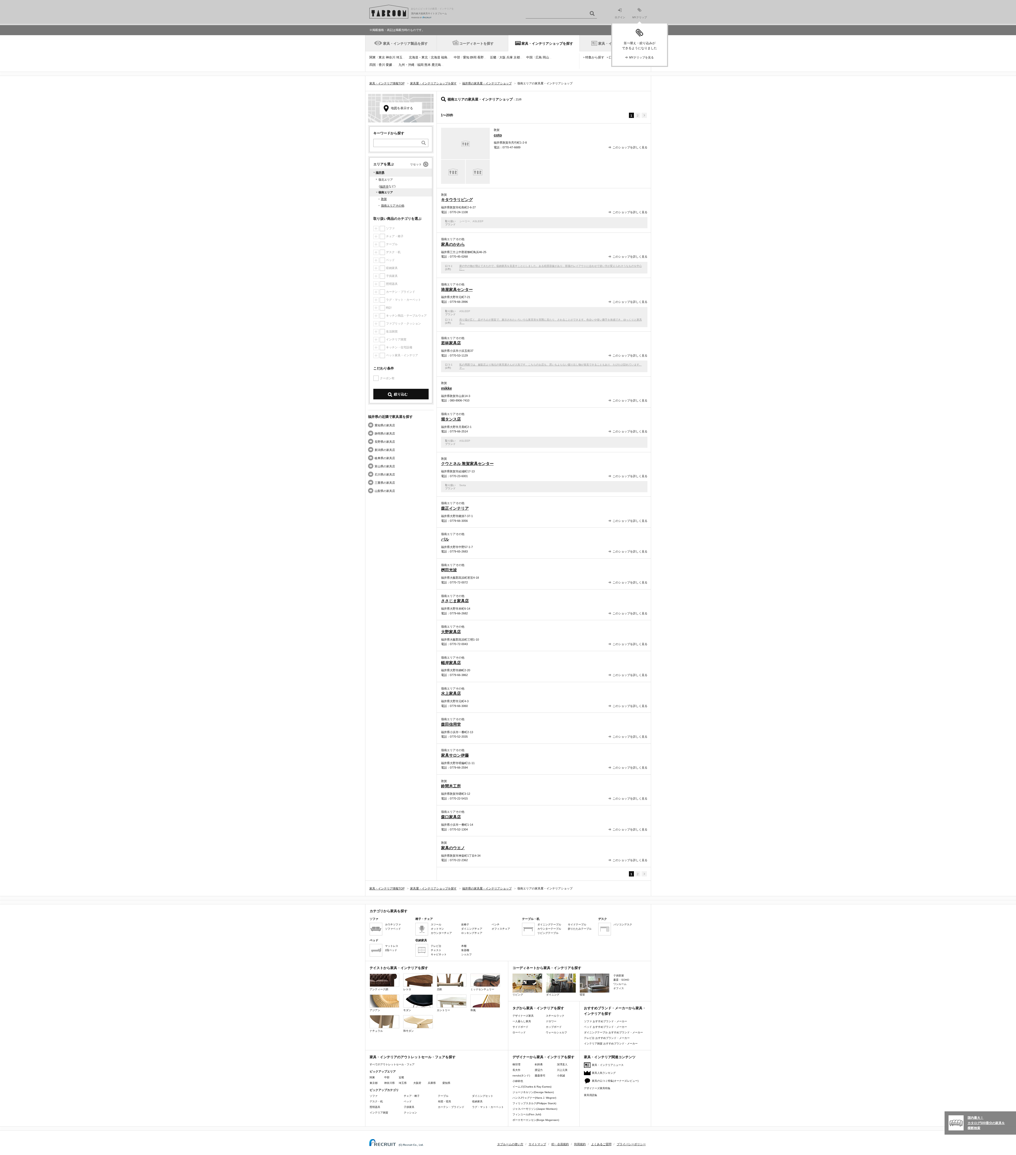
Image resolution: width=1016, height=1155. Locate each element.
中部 (457, 57)
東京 (382, 57)
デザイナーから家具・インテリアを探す (543, 1057)
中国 (529, 57)
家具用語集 (590, 1095)
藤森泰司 (540, 1075)
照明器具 (375, 1107)
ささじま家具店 (455, 601)
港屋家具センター (457, 289)
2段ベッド (391, 950)
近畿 (493, 57)
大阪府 (417, 1082)
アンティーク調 (379, 989)
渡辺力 (539, 1070)
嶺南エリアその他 (392, 205)
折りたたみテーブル (580, 928)
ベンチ (496, 924)
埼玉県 (403, 1082)
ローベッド (519, 1032)
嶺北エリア (385, 179)
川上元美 (562, 1070)
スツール (436, 924)
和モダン (408, 1030)
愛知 (466, 57)
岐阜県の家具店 (385, 458)
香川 (382, 65)
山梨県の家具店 (385, 490)
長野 (480, 57)
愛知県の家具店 (385, 425)
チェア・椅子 (412, 1095)
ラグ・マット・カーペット (488, 1107)
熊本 (427, 65)
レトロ (407, 989)
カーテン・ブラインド (451, 1107)
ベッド (408, 1101)
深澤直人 (562, 1064)
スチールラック (555, 1015)
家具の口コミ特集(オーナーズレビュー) (615, 1080)
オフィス (618, 988)
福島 (444, 57)
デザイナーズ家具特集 (597, 1088)
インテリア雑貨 (379, 1112)
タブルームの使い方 (510, 1144)
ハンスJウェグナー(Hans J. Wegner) (534, 1097)
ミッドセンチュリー (482, 989)
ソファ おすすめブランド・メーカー (605, 1021)
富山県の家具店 (385, 466)
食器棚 (465, 950)
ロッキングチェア (471, 933)
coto (498, 135)
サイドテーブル (577, 924)
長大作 (516, 1070)
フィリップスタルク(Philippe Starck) (534, 1103)
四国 (372, 65)
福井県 (380, 172)
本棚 (463, 945)
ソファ (374, 1095)
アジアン (375, 1010)
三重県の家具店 (385, 482)
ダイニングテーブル (549, 924)
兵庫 (509, 57)
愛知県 (446, 1082)
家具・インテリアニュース (608, 1064)
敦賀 (384, 198)
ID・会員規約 (560, 1144)
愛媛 (389, 65)
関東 (372, 57)
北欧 (439, 989)
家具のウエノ (453, 848)
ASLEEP (478, 221)
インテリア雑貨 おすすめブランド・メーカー (611, 1043)
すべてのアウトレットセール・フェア (392, 1064)
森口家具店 (451, 817)
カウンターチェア (441, 933)
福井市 (384, 186)
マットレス (391, 945)
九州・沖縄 (406, 65)
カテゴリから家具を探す (388, 911)
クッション (410, 1112)
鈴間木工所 (451, 786)
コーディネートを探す (476, 43)
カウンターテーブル (549, 928)
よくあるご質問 (601, 1144)
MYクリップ (639, 17)
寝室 (582, 994)
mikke (446, 388)
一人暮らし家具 (521, 1021)
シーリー (464, 221)
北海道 (435, 57)
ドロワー (551, 1021)
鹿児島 (436, 65)
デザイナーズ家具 (523, 1015)
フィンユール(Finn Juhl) (526, 1114)
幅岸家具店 (451, 662)
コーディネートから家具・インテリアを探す (546, 968)
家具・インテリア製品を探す (405, 43)
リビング (517, 994)
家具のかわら (453, 244)
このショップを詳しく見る (630, 147)
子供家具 (409, 1107)
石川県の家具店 (385, 474)
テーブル (443, 1095)
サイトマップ (537, 1144)
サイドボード (520, 1026)
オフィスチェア (501, 928)
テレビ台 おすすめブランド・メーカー (607, 1038)
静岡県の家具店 (385, 433)
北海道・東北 (418, 57)
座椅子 (465, 924)
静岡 (473, 57)
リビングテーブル (548, 933)
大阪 (502, 57)
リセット (416, 164)
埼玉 (399, 57)
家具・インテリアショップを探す (547, 43)
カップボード (554, 1026)
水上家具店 (451, 693)
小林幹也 (517, 1081)
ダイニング (552, 994)
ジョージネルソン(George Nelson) (533, 1092)
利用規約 (580, 1144)
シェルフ (466, 954)
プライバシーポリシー (631, 1144)
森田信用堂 (451, 724)
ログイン (620, 17)
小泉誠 (561, 1075)
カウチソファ (393, 924)
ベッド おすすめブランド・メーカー (605, 1026)
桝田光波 (449, 570)
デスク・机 (376, 1101)
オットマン (437, 928)
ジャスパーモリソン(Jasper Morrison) (534, 1108)
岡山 (546, 57)
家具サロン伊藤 (455, 755)
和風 (473, 1010)
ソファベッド (393, 928)
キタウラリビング (457, 199)
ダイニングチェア (471, 928)
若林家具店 (451, 343)
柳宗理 (516, 1064)
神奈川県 (389, 1082)
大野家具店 (451, 631)
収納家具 (477, 1101)
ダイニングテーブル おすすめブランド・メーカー (613, 1032)
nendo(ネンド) (521, 1075)
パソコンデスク (623, 924)
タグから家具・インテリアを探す (538, 1008)
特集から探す (594, 57)
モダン (407, 1010)
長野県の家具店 (385, 441)
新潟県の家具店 (385, 449)
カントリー (443, 1010)
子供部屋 (618, 975)
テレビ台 (436, 945)
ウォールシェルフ (556, 1032)
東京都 (374, 1082)
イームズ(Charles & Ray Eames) (531, 1086)
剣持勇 (539, 1064)
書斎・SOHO (621, 979)
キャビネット (439, 954)
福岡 (420, 65)
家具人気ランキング (604, 1072)
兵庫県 (432, 1082)
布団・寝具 (444, 1101)
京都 (517, 57)
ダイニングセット (482, 1095)
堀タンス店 (451, 419)
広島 (539, 57)
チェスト (436, 950)
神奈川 (390, 57)
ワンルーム (620, 984)
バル (445, 539)
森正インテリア (455, 508)
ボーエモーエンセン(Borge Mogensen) (535, 1120)
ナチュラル (376, 1030)
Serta (462, 485)
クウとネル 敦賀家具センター (467, 463)
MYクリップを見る (641, 57)
